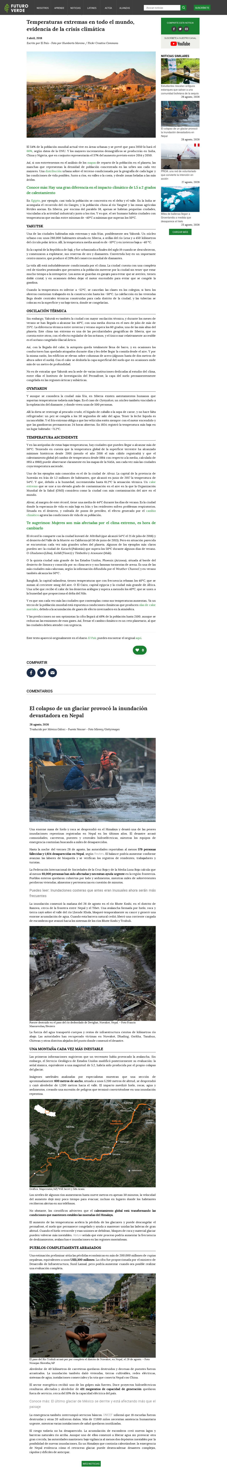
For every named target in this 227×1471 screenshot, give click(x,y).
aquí (138, 638)
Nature (77, 1235)
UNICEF (108, 1415)
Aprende (59, 8)
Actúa (108, 8)
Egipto (35, 200)
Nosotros (43, 8)
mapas (91, 162)
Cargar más (180, 232)
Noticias (75, 8)
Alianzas (124, 8)
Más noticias (91, 1463)
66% (29, 151)
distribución (53, 171)
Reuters (99, 854)
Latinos (91, 8)
